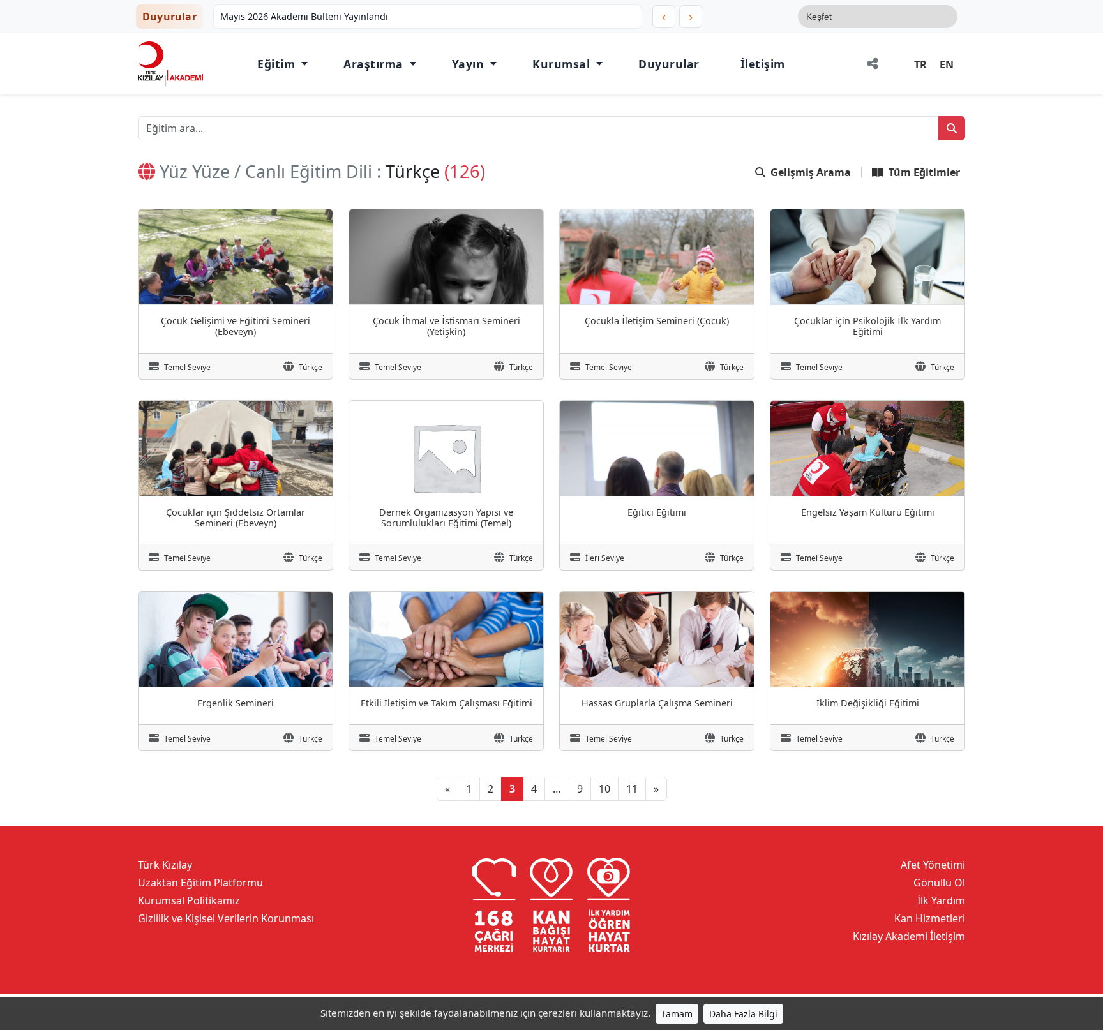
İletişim (762, 63)
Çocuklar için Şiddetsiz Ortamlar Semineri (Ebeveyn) (235, 517)
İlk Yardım (941, 900)
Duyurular (669, 63)
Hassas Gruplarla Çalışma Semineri (657, 703)
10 (604, 789)
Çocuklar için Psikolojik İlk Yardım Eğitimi (867, 326)
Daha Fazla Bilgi (743, 1014)
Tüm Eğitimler (924, 172)
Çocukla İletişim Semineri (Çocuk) (657, 321)
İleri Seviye (604, 558)
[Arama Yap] (951, 128)
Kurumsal (561, 63)
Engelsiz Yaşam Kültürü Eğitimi (867, 512)
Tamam (677, 1014)
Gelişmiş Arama (810, 172)
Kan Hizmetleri (929, 918)
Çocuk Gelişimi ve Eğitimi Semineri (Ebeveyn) (235, 326)
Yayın (468, 63)
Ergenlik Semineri (235, 703)
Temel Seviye (187, 367)
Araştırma (373, 63)
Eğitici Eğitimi (656, 512)
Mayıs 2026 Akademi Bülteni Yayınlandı (304, 16)
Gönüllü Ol (939, 883)
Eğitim (276, 63)
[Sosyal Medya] (872, 64)
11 (632, 789)
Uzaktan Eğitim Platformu (200, 883)
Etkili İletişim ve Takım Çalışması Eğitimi (446, 703)
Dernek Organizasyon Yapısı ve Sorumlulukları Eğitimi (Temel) (446, 517)
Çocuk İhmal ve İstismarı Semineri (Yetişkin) (446, 326)
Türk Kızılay (165, 865)
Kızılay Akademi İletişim (909, 936)
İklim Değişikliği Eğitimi (867, 703)
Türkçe (310, 367)
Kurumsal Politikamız (189, 900)
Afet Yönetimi (933, 865)
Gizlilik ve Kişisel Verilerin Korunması (226, 918)
